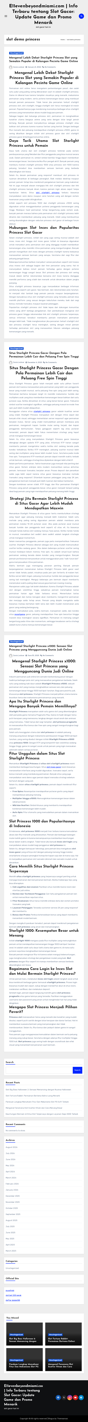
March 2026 (11, 1178)
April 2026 (10, 1172)
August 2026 (11, 1147)
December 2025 (13, 1196)
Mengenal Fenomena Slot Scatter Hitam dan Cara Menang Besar (34, 1108)
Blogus (51, 1419)
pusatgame (20, 614)
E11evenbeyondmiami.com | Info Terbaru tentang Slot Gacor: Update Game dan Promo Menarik (24, 1395)
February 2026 (12, 1184)
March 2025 (11, 1251)
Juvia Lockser (18, 67)
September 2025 (13, 1214)
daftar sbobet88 (13, 1300)
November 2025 (13, 1202)
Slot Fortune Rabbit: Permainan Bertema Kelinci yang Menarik (33, 1096)
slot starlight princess (47, 192)
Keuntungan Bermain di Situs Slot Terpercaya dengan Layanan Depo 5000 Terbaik (42, 1114)
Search (10, 1062)
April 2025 (10, 1245)
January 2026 (12, 1190)
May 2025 (10, 1239)
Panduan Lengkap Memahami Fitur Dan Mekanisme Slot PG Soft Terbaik (37, 1102)
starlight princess (42, 411)
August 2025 (11, 1220)
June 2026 (10, 1159)
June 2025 (10, 1232)
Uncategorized (16, 53)
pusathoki (10, 1290)
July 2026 (10, 1153)
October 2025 (12, 1208)
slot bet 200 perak (13, 1295)
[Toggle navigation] (6, 16)
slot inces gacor (54, 767)
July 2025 (10, 1226)
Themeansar (62, 1419)
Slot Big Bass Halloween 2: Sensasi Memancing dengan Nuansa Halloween (38, 1090)
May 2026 (10, 1165)
